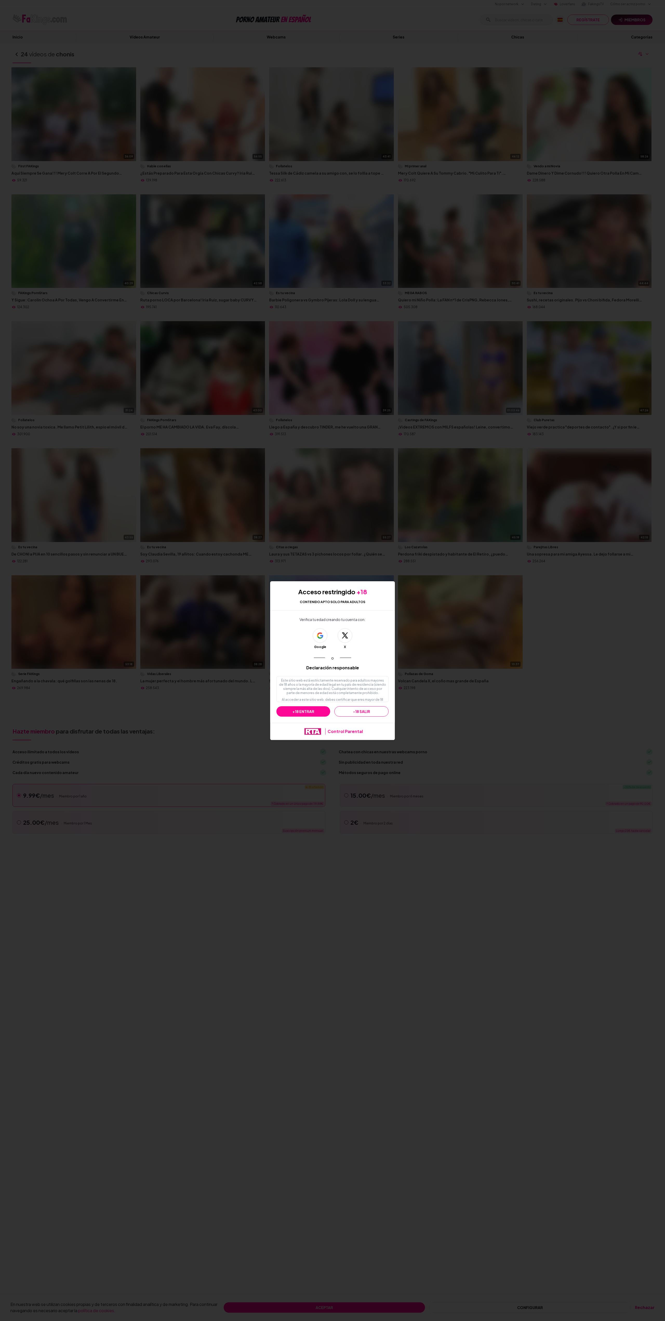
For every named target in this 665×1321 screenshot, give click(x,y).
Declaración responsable (332, 667)
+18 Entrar (303, 711)
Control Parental (345, 731)
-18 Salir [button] (361, 711)
